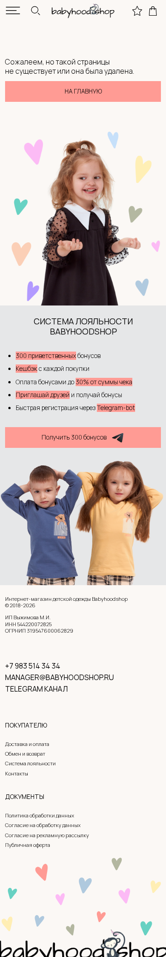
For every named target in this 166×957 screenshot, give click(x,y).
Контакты (16, 773)
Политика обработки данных (39, 815)
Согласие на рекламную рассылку (47, 835)
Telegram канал (36, 689)
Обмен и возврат (25, 753)
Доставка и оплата (27, 743)
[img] (13, 10)
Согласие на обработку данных (43, 825)
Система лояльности (30, 763)
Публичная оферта (27, 844)
